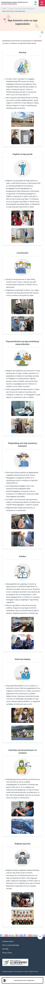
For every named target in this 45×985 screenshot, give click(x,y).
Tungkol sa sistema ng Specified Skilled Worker (21, 8)
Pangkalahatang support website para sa (14, 3)
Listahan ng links (8, 941)
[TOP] (40, 936)
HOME (4, 8)
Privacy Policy (7, 953)
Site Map (5, 949)
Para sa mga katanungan (10, 945)
